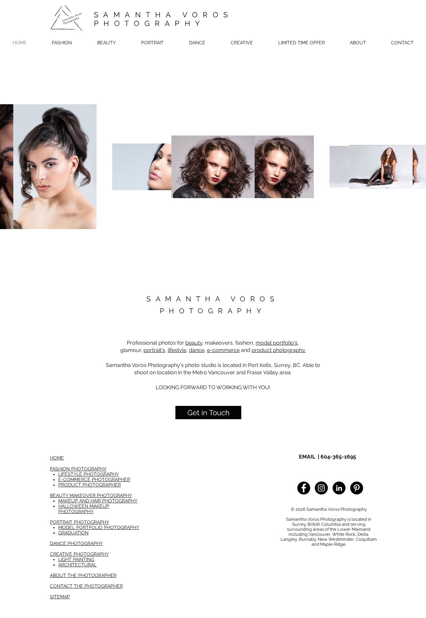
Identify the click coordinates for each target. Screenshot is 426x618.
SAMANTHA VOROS (163, 14)
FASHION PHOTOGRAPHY (78, 468)
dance (196, 350)
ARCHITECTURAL (77, 564)
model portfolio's (277, 343)
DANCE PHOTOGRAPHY (76, 543)
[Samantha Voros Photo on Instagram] (321, 487)
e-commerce (223, 350)
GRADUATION (73, 532)
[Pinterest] (356, 487)
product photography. (279, 350)
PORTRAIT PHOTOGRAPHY (79, 522)
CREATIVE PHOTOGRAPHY (79, 554)
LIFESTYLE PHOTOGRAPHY (88, 474)
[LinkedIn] (338, 487)
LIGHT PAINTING (76, 559)
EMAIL (307, 457)
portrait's (154, 350)
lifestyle (177, 350)
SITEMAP (60, 596)
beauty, (194, 343)
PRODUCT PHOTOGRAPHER (89, 484)
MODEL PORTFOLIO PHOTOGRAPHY (98, 527)
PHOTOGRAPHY (149, 23)
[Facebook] (303, 487)
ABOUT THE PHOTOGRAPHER (83, 575)
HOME (57, 458)
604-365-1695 (338, 457)
